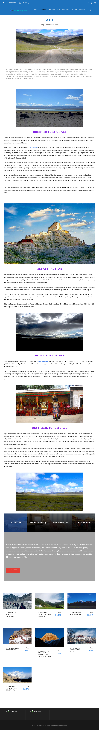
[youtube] (91, 3)
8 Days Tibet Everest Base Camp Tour (11, 688)
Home (35, 9)
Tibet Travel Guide (63, 9)
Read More (13, 570)
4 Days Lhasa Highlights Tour (75, 649)
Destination (42, 9)
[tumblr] (88, 3)
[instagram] (95, 3)
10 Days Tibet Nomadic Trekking (11, 614)
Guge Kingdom (33, 147)
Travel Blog (82, 9)
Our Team (74, 9)
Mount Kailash (43, 361)
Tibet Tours (51, 9)
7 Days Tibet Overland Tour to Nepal (44, 614)
